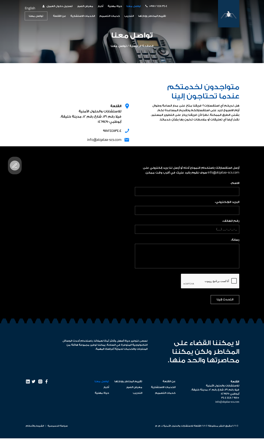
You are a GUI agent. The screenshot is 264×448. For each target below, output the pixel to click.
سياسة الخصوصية (57, 426)
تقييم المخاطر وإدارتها (152, 15)
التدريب (129, 15)
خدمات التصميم (109, 15)
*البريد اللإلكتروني (227, 202)
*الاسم (234, 183)
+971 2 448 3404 (158, 6)
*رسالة (235, 239)
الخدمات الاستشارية (82, 15)
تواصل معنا (133, 6)
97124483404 (112, 131)
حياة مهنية (115, 6)
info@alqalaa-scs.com (104, 139)
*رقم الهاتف (230, 221)
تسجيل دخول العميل (59, 6)
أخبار (100, 6)
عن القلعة (59, 15)
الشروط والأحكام (35, 426)
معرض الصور (85, 6)
